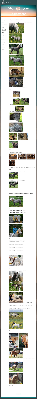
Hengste (3, 27)
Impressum (3, 49)
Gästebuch (3, 47)
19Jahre (3, 22)
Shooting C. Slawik (4, 24)
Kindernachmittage (4, 25)
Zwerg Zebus (3, 42)
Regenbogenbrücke (4, 35)
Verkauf (3, 37)
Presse (3, 44)
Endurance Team (4, 40)
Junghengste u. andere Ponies (4, 30)
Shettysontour (4, 39)
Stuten (3, 32)
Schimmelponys (4, 20)
